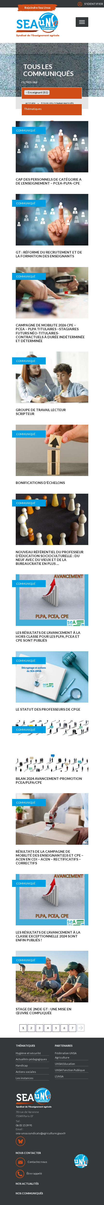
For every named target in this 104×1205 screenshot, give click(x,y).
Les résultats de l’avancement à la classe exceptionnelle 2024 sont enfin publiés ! (48, 936)
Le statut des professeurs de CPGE (48, 709)
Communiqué (25, 130)
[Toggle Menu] (82, 22)
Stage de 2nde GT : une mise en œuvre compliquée (43, 1011)
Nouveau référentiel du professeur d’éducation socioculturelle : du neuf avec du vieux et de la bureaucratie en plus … (49, 558)
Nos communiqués (29, 1193)
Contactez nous (37, 1161)
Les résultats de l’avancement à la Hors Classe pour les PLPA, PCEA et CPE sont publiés (48, 636)
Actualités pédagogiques (31, 1059)
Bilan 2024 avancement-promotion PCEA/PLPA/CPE (49, 780)
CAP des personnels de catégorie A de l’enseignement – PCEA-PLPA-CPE (49, 181)
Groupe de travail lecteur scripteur (41, 412)
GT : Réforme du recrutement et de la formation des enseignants (49, 254)
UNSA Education (65, 1063)
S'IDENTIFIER (93, 4)
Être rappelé (34, 1173)
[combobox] (52, 93)
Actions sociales (26, 1071)
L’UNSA (59, 1076)
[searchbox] (52, 92)
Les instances (24, 1078)
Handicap (22, 1065)
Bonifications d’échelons (40, 483)
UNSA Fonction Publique (70, 1070)
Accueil (30, 103)
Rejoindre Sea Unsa (37, 7)
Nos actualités (27, 1183)
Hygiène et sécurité (28, 1053)
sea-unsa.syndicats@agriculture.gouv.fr (41, 1133)
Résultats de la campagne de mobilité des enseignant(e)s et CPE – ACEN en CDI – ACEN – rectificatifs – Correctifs (49, 857)
